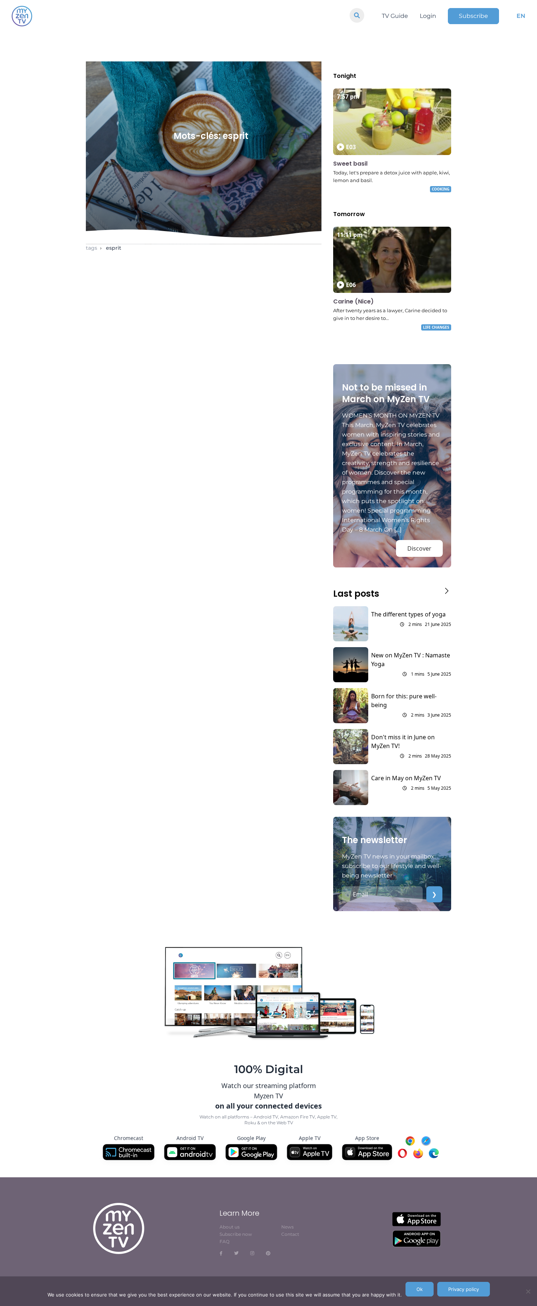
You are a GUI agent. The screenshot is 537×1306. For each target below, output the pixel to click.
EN (521, 15)
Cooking (440, 189)
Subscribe (473, 15)
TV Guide (395, 15)
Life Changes (436, 327)
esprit (113, 248)
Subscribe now (236, 1234)
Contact (290, 1234)
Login (428, 15)
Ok (419, 1289)
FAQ (224, 1241)
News (287, 1227)
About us (230, 1227)
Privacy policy (463, 1289)
